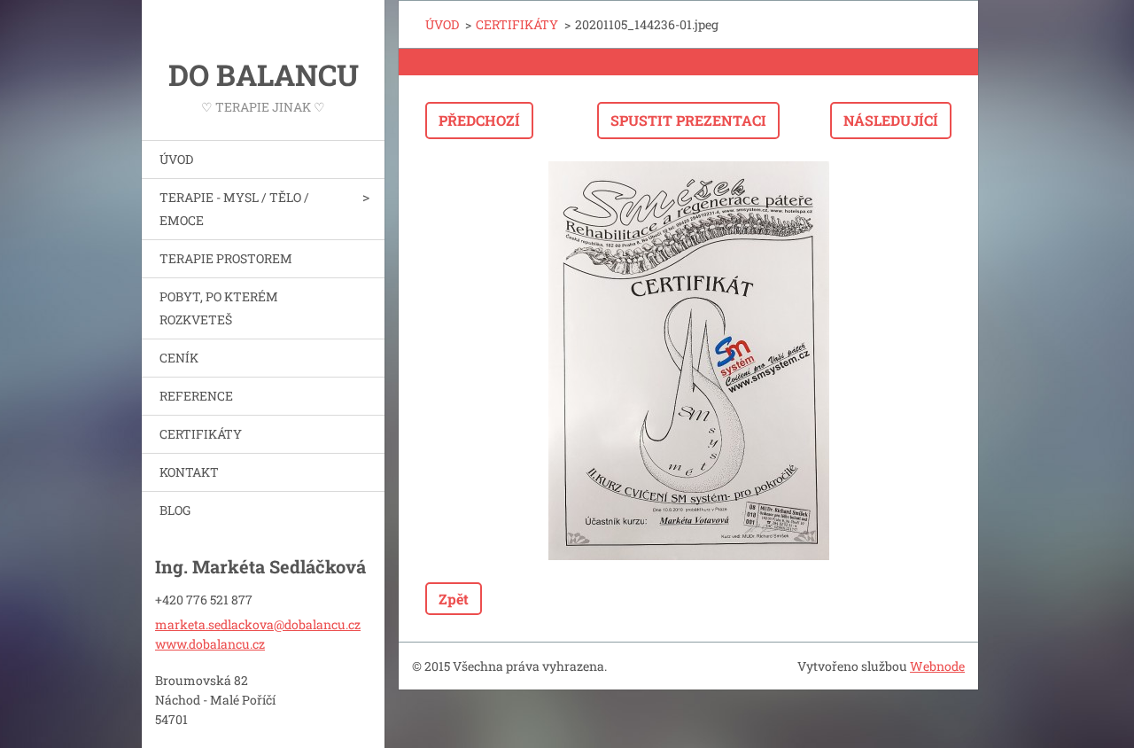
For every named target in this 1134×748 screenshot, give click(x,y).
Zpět (454, 598)
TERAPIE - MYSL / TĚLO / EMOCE (234, 209)
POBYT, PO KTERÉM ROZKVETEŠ (218, 308)
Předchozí (479, 120)
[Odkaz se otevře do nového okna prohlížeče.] (688, 360)
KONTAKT (189, 472)
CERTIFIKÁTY (200, 433)
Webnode (937, 666)
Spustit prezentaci (688, 120)
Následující (890, 120)
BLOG (174, 510)
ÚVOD (176, 159)
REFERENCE (196, 395)
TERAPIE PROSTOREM (225, 258)
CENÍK (178, 357)
